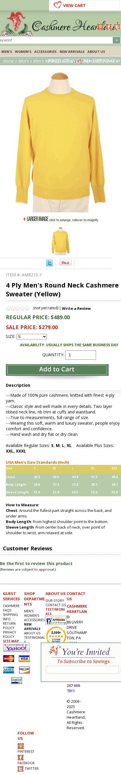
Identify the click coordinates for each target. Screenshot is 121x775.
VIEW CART (74, 5)
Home (8, 61)
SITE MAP (11, 641)
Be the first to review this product (36, 563)
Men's (6, 51)
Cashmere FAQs (11, 607)
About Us (96, 51)
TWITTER (31, 768)
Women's (23, 51)
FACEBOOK (26, 763)
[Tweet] (49, 265)
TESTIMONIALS (55, 611)
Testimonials (34, 639)
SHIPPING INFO (10, 616)
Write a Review (76, 308)
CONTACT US (56, 605)
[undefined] (60, 210)
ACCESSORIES (45, 51)
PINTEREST (26, 751)
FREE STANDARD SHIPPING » (83, 61)
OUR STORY (55, 600)
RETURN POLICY (9, 625)
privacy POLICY (9, 634)
